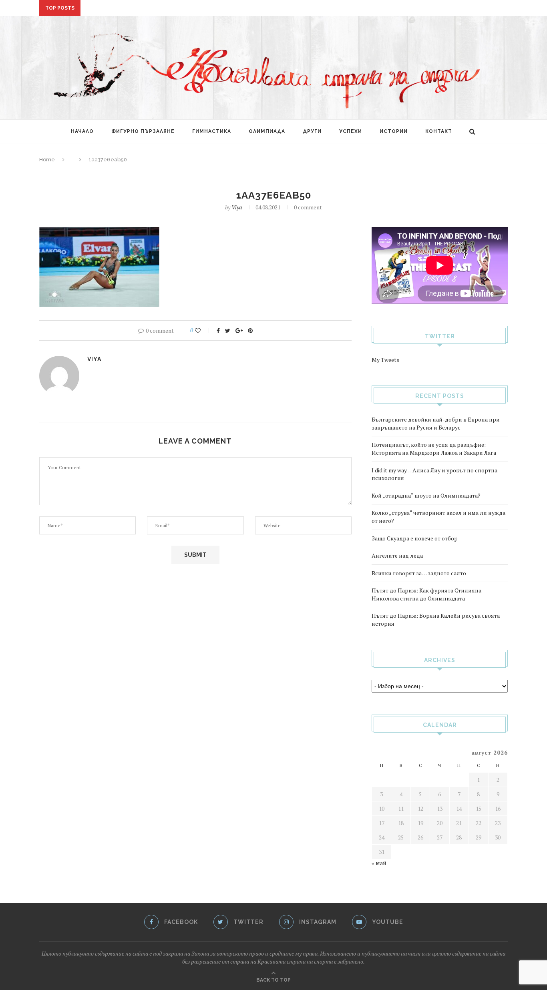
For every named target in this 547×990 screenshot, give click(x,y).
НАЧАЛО (82, 131)
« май (379, 863)
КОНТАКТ (438, 131)
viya (236, 207)
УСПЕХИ (350, 131)
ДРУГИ (312, 131)
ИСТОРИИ (394, 131)
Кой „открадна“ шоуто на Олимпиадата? (146, 9)
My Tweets (385, 359)
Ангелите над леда (397, 555)
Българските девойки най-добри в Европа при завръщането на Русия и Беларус (436, 423)
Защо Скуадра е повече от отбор (415, 538)
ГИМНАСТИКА (211, 131)
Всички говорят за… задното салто (419, 573)
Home (47, 160)
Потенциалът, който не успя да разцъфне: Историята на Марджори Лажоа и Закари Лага (434, 448)
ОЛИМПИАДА (267, 131)
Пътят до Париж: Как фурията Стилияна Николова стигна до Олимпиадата (426, 594)
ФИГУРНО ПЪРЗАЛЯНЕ (143, 131)
